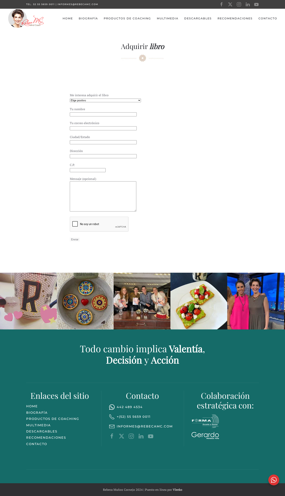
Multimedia (167, 18)
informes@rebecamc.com (78, 4)
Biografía (88, 18)
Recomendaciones (235, 18)
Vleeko (177, 489)
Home (68, 18)
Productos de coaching (127, 18)
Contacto (267, 18)
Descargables (198, 18)
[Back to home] (26, 18)
